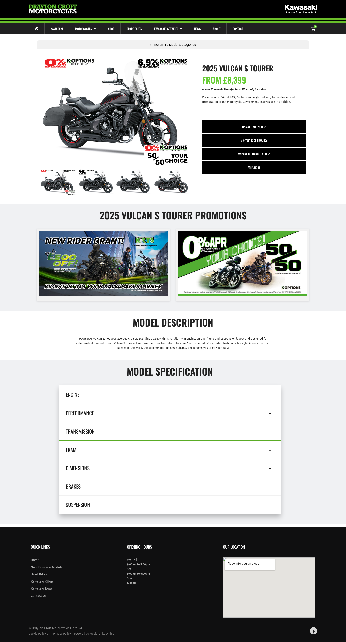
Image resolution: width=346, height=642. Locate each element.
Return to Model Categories (175, 45)
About (216, 28)
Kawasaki (57, 28)
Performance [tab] (80, 413)
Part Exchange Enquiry (256, 154)
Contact (238, 28)
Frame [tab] (72, 449)
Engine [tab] (72, 394)
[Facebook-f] (313, 630)
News (197, 28)
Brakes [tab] (73, 486)
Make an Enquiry (256, 127)
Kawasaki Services (166, 28)
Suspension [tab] (78, 504)
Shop (111, 28)
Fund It (255, 167)
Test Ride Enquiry (256, 140)
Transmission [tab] (80, 431)
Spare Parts (134, 28)
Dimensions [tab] (78, 468)
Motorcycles (83, 28)
